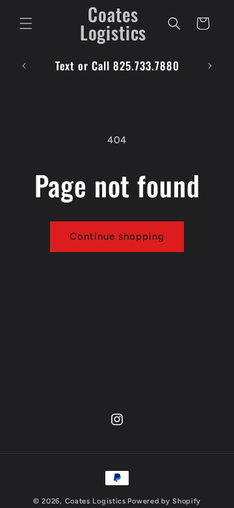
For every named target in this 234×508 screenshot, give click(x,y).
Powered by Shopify (164, 501)
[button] (26, 23)
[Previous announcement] (24, 65)
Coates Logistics (95, 501)
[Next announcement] (210, 65)
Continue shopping (117, 236)
